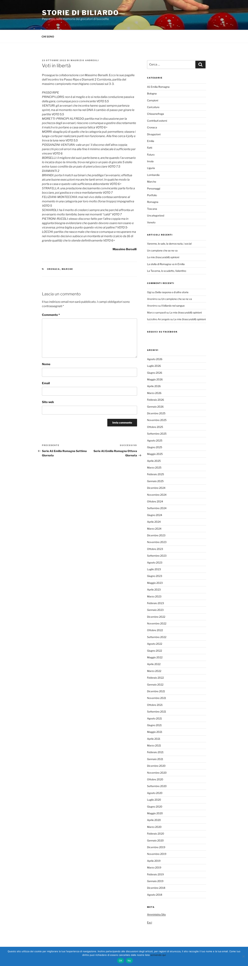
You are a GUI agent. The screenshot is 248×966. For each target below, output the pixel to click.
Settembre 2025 (156, 433)
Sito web (48, 402)
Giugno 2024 (154, 515)
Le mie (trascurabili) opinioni (163, 257)
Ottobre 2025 (155, 426)
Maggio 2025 (155, 453)
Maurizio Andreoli (85, 60)
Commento (51, 315)
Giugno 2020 (154, 806)
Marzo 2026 (154, 393)
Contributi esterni (157, 120)
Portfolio (152, 195)
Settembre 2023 (156, 555)
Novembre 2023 (156, 542)
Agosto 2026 (154, 359)
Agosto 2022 (154, 643)
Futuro (151, 154)
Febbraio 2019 (155, 874)
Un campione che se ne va (162, 250)
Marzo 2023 (154, 596)
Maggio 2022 (154, 657)
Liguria (151, 168)
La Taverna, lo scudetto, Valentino (166, 270)
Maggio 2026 (155, 379)
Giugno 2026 (154, 372)
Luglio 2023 (154, 569)
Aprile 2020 (154, 819)
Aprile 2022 (153, 664)
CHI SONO (48, 36)
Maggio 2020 (155, 813)
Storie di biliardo (80, 13)
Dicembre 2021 (156, 691)
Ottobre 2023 (155, 548)
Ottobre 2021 (155, 704)
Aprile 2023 (154, 589)
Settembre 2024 (156, 508)
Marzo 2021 (154, 745)
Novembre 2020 (157, 772)
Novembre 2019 (156, 853)
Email (46, 383)
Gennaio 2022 (155, 684)
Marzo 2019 (154, 867)
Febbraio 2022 (155, 677)
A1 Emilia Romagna (158, 86)
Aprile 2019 (153, 860)
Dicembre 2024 (156, 487)
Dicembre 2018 (156, 887)
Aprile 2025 (154, 460)
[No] (243, 956)
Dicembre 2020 (156, 765)
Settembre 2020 (157, 786)
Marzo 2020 (154, 826)
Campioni (152, 100)
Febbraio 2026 (155, 399)
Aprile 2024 (154, 521)
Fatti (149, 147)
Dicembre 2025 (156, 413)
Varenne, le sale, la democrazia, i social (169, 243)
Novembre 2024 (156, 494)
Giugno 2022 (154, 650)
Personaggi (153, 188)
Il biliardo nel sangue (173, 305)
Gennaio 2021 (155, 759)
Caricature (153, 107)
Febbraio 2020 (155, 833)
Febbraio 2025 (155, 474)
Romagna (152, 201)
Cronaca (53, 269)
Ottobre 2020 (155, 779)
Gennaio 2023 (155, 609)
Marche (67, 269)
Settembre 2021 (156, 711)
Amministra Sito (156, 914)
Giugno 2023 (154, 575)
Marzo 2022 (154, 670)
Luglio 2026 (154, 365)
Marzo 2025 (154, 467)
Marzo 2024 (154, 528)
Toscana (152, 208)
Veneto (151, 222)
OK (120, 960)
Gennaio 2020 (155, 840)
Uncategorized (155, 215)
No (129, 960)
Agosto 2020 (154, 792)
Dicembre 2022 (156, 616)
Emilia (150, 141)
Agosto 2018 (154, 894)
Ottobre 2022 (155, 630)
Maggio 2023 (155, 582)
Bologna (152, 93)
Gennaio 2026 (155, 406)
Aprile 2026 (154, 386)
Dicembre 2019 (156, 847)
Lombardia (153, 174)
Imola (150, 161)
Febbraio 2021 (155, 752)
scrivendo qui (158, 954)
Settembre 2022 (156, 637)
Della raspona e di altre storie (171, 292)
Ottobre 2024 (155, 501)
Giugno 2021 (154, 725)
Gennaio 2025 (155, 481)
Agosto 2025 (154, 440)
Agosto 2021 (154, 718)
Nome (46, 364)
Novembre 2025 (156, 420)
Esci (149, 922)
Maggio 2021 (154, 731)
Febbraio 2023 (155, 603)
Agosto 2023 (154, 562)
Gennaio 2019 (155, 881)
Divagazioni (153, 134)
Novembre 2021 (156, 697)
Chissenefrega (155, 113)
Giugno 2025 (154, 447)
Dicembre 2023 (156, 535)
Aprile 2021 (153, 738)
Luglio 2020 (154, 799)
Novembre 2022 (156, 623)
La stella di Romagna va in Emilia (166, 264)
